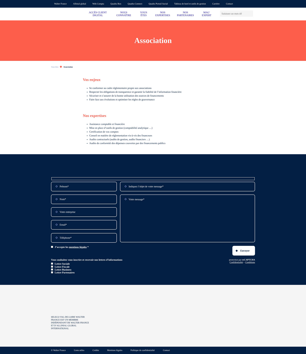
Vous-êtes (54, 67)
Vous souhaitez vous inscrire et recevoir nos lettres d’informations (86, 260)
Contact (229, 4)
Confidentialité (236, 262)
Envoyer (245, 250)
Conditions (250, 262)
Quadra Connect (135, 4)
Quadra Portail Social (158, 4)
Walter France (60, 4)
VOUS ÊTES (143, 14)
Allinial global (79, 4)
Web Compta (98, 4)
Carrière (216, 4)
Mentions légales (114, 350)
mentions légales (78, 247)
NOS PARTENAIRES (185, 14)
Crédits (95, 350)
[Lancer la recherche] (250, 14)
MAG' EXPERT (206, 14)
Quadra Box (115, 4)
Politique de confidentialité (143, 350)
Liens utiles (79, 350)
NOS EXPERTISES (162, 14)
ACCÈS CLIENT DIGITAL (98, 14)
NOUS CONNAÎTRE (123, 14)
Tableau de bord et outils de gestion (190, 4)
